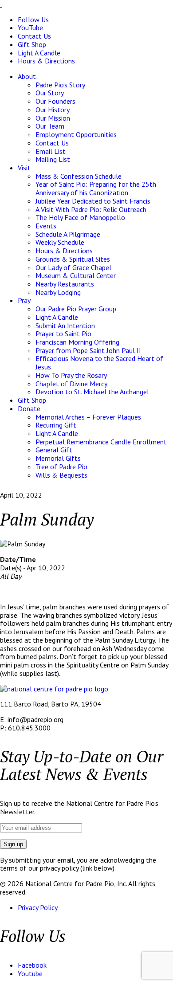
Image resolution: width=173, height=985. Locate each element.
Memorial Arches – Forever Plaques (88, 416)
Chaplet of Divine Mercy (71, 383)
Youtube (30, 973)
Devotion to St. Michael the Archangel (92, 391)
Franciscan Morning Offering (77, 341)
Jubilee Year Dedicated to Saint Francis (92, 200)
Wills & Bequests (61, 475)
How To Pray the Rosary (71, 375)
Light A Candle (39, 52)
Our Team (49, 126)
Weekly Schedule (59, 242)
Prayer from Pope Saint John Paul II (88, 350)
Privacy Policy (38, 907)
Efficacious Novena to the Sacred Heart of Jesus (99, 362)
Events (45, 225)
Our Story (49, 92)
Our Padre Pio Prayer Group (75, 308)
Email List (50, 151)
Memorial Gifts (58, 458)
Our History (52, 109)
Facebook (32, 965)
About (27, 76)
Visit (24, 167)
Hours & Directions (46, 60)
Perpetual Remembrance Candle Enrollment (101, 441)
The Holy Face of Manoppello (80, 217)
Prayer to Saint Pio (63, 333)
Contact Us (34, 35)
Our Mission (52, 118)
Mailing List (52, 159)
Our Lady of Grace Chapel (73, 267)
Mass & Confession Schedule (78, 176)
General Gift (53, 449)
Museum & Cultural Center (75, 275)
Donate (29, 408)
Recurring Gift (55, 424)
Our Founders (55, 101)
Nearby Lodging (58, 292)
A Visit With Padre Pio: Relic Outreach (90, 209)
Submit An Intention (65, 325)
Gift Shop (32, 44)
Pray (24, 300)
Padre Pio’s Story (60, 84)
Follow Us (33, 19)
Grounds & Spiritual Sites (72, 259)
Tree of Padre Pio (61, 466)
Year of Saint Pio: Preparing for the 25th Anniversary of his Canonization (95, 188)
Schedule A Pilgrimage (67, 234)
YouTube (30, 27)
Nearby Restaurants (64, 283)
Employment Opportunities (76, 134)
